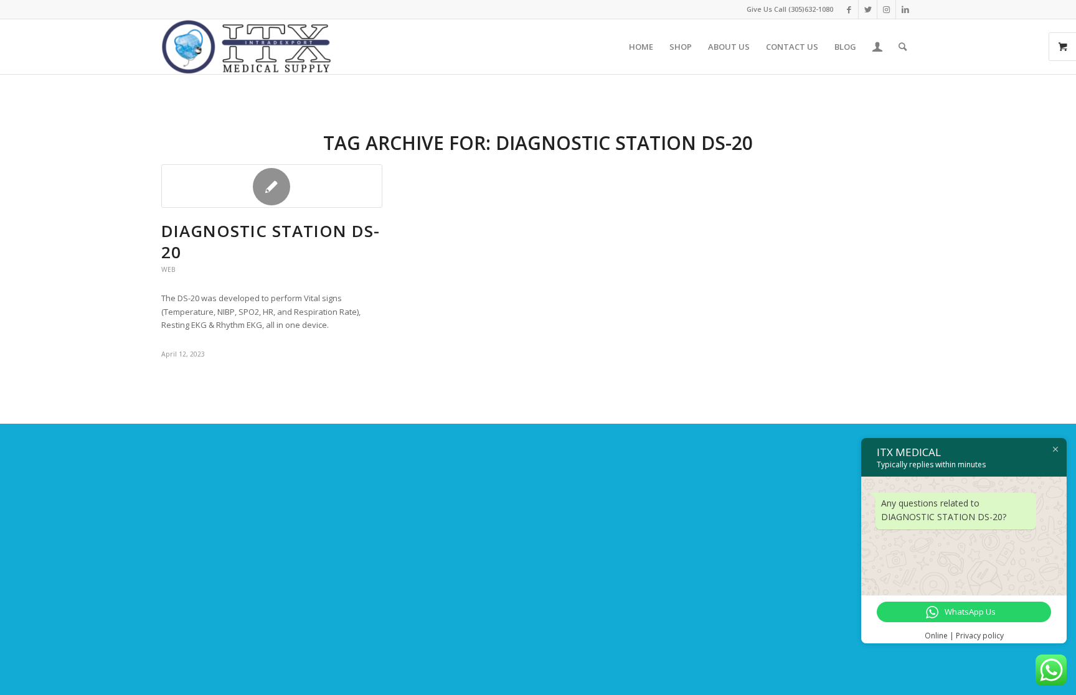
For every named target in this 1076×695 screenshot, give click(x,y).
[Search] (902, 46)
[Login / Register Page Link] (877, 46)
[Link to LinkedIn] (905, 9)
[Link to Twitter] (868, 9)
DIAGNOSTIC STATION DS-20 (270, 241)
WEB (168, 269)
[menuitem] (641, 46)
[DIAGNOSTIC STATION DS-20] (271, 186)
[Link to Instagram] (886, 9)
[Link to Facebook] (849, 9)
